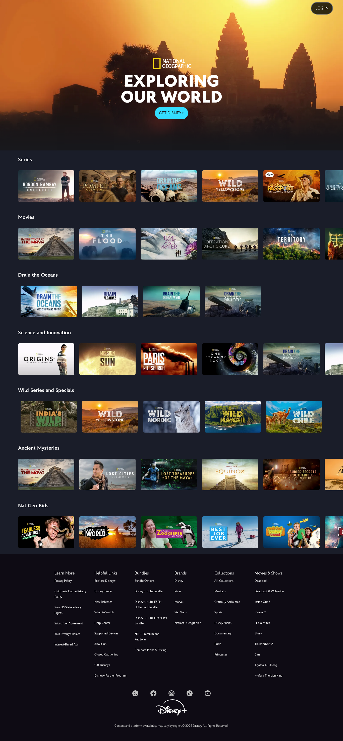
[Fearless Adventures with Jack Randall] (46, 532)
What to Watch (103, 612)
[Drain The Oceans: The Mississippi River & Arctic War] (49, 301)
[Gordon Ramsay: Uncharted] (46, 186)
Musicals (220, 591)
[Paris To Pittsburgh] (169, 359)
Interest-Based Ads (66, 644)
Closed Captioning (106, 654)
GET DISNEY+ (171, 113)
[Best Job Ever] (230, 532)
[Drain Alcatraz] (110, 301)
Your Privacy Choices (67, 634)
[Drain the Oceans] (169, 186)
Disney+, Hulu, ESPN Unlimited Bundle (148, 604)
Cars (257, 654)
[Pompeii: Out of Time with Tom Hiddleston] (107, 186)
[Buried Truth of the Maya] (46, 244)
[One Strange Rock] (230, 359)
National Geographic (188, 623)
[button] (111, 573)
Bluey (258, 633)
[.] (135, 693)
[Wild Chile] (294, 417)
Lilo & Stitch (262, 623)
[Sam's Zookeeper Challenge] (169, 532)
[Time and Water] (169, 244)
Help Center (102, 623)
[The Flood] (107, 244)
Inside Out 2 (262, 602)
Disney (179, 581)
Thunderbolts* (264, 644)
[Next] (333, 185)
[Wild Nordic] (171, 417)
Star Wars (181, 612)
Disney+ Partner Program (110, 675)
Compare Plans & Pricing (150, 650)
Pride (217, 644)
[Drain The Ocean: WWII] (171, 301)
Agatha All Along (266, 665)
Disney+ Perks (103, 591)
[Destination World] (107, 532)
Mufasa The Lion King (268, 675)
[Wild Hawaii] (233, 417)
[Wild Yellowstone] (230, 186)
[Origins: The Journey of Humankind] (46, 359)
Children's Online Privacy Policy (70, 594)
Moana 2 (260, 612)
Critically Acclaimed (227, 602)
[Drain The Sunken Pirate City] (233, 301)
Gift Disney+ (102, 665)
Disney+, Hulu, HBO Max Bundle (151, 620)
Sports (218, 612)
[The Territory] (291, 244)
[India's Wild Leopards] (49, 417)
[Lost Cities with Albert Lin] (107, 474)
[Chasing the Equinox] (230, 474)
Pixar (178, 591)
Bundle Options (144, 581)
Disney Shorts (223, 623)
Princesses (220, 654)
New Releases (103, 602)
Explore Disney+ (105, 581)
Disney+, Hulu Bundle (148, 591)
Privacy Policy (63, 581)
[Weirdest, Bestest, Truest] (291, 532)
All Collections (224, 581)
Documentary (222, 633)
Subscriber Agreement (68, 623)
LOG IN (321, 8)
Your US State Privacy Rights (67, 610)
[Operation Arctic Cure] (230, 244)
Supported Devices (106, 633)
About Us (100, 644)
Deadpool (261, 581)
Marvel (179, 602)
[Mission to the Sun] (107, 359)
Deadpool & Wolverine (269, 591)
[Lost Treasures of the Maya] (169, 474)
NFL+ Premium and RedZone (147, 636)
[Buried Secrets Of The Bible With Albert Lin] (291, 474)
